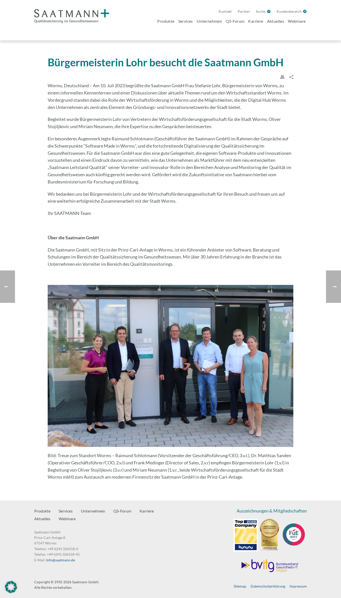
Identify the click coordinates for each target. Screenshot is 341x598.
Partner (244, 11)
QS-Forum (235, 21)
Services (185, 21)
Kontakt (225, 11)
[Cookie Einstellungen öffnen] (11, 591)
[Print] (282, 77)
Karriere (255, 21)
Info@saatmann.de (60, 560)
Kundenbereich (289, 11)
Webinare (297, 21)
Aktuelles (275, 21)
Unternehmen (209, 21)
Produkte (165, 21)
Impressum (298, 586)
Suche (261, 11)
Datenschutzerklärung (268, 586)
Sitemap (240, 586)
